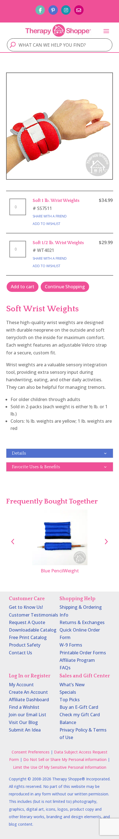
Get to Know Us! (26, 607)
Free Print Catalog (28, 637)
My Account (21, 685)
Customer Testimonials (33, 615)
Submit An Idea (25, 730)
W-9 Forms (71, 645)
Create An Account (28, 692)
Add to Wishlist (46, 223)
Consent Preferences (31, 752)
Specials (68, 692)
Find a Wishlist (24, 707)
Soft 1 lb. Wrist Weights (56, 200)
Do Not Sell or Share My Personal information (65, 759)
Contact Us (20, 653)
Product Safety (24, 645)
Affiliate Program (77, 660)
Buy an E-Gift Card (79, 707)
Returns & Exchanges (82, 622)
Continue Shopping (65, 287)
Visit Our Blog (23, 722)
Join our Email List (27, 715)
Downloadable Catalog (32, 630)
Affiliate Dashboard (29, 700)
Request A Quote (27, 622)
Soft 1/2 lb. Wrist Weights (58, 242)
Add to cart (22, 287)
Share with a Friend (50, 216)
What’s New (72, 685)
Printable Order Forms (83, 653)
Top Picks (70, 700)
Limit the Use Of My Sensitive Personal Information (59, 767)
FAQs (65, 668)
